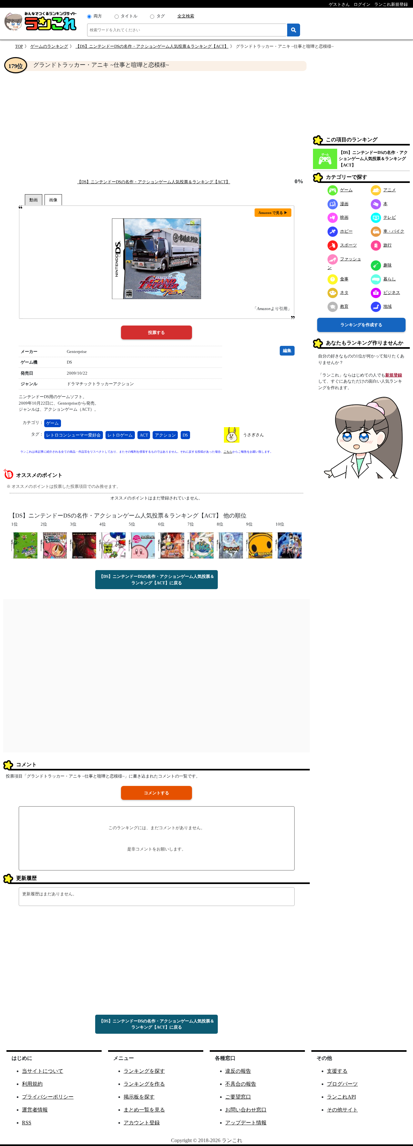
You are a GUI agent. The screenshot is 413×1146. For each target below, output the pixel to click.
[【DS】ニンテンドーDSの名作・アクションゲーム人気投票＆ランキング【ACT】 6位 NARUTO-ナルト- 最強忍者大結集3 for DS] (171, 545)
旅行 (387, 245)
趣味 (387, 265)
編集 (287, 350)
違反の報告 (238, 1071)
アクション (165, 435)
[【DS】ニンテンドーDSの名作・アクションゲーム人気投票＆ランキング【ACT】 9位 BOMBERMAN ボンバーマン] (259, 545)
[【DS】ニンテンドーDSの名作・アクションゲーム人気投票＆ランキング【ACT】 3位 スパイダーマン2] (83, 545)
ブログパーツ (342, 1084)
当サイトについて (42, 1071)
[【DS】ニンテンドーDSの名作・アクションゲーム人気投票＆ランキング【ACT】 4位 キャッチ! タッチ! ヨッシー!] (112, 545)
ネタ (344, 292)
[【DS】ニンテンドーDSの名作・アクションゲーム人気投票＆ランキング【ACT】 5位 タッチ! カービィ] (142, 545)
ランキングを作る (144, 1084)
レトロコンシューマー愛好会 (73, 435)
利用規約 (32, 1084)
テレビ (389, 217)
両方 (98, 16)
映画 (344, 217)
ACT (144, 435)
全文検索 (185, 16)
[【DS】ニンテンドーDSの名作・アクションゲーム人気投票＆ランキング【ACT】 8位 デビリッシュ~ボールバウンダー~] (230, 545)
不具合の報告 (240, 1084)
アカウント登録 (142, 1122)
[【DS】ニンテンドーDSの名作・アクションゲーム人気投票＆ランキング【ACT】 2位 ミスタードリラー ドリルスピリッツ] (54, 545)
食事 (344, 278)
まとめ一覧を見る (144, 1109)
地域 (387, 306)
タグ (160, 16)
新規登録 (393, 375)
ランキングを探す (144, 1071)
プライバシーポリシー (48, 1097)
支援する (337, 1071)
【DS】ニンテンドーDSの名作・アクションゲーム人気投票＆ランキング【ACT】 (152, 46)
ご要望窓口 (238, 1097)
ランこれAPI (341, 1097)
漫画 (344, 203)
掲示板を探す (139, 1097)
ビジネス (391, 292)
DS (185, 435)
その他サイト (342, 1109)
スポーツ (348, 245)
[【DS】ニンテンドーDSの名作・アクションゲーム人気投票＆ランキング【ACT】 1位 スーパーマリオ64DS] (24, 545)
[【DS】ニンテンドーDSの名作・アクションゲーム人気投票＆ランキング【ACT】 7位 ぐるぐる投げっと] (200, 545)
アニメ (389, 189)
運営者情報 (35, 1109)
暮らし (389, 278)
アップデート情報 (246, 1122)
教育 (344, 306)
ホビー (346, 231)
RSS (26, 1122)
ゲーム (52, 423)
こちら (228, 451)
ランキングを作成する (361, 324)
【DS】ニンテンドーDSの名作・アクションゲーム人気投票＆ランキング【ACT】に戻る (156, 579)
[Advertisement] (156, 124)
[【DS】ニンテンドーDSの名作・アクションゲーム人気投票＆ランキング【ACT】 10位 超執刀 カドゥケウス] (289, 545)
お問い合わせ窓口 (246, 1109)
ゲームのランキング (49, 46)
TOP (19, 46)
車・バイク (393, 231)
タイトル (129, 16)
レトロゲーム (120, 435)
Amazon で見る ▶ (272, 213)
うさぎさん (253, 434)
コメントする (156, 792)
